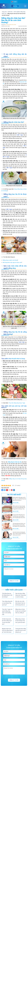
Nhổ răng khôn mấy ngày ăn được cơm (12, 262)
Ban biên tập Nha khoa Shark (10, 24)
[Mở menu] (25, 6)
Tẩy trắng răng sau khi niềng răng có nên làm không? (7, 595)
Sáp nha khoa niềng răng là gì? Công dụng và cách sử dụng (20, 595)
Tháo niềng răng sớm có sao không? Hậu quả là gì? (7, 603)
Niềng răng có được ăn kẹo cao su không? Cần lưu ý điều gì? (20, 611)
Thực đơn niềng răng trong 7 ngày (17, 403)
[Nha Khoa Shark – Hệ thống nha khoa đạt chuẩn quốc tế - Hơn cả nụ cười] (3, 6)
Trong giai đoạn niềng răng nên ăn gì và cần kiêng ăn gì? (20, 630)
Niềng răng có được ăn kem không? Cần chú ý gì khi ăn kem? (20, 620)
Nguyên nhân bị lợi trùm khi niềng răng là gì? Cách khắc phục (7, 630)
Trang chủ (4, 11)
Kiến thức (10, 11)
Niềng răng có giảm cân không (10, 260)
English (15, 1)
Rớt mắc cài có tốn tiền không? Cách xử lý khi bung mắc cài (20, 603)
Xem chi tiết (15, 502)
